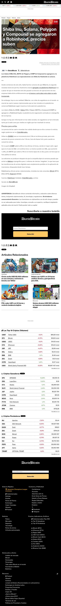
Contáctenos (36, 489)
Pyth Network (14, 402)
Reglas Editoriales (37, 500)
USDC (4, 341)
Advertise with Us (37, 494)
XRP (3, 348)
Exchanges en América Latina (14, 585)
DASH (4, 427)
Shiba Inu (14, 17)
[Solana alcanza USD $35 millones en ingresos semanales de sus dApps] (46, 292)
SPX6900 (13, 378)
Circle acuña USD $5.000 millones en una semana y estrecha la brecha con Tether (14, 279)
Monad (14, 434)
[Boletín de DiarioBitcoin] (16, 58)
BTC (3, 338)
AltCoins (3, 300)
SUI (3, 441)
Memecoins (35, 300)
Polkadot (3, 17)
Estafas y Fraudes (11, 589)
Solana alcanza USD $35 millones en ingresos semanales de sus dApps (46, 305)
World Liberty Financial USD (17, 365)
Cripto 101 (8, 592)
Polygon (8, 17)
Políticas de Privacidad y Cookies (15, 603)
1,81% (22, 5)
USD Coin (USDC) (39, 535)
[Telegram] (14, 58)
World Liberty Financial (17, 388)
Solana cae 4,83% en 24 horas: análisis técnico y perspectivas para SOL (43, 279)
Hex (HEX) (36, 544)
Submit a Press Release (39, 498)
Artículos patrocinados (12, 530)
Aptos (14, 448)
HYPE (14, 5)
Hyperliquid (4, 274)
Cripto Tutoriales (10, 505)
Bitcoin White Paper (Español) (15, 598)
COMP (12, 146)
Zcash (10, 359)
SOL (3, 352)
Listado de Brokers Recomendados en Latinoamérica (22, 583)
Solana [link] (22, 110)
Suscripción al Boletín (12, 567)
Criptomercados (12, 494)
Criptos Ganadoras (11, 374)
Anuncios (35, 491)
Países (7, 519)
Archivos (8, 581)
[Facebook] (7, 58)
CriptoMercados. (22, 132)
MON (3, 434)
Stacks (12, 385)
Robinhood (11, 178)
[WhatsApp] (4, 58)
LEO (59, 5)
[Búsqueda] (5, 2)
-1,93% (8, 5)
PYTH (4, 402)
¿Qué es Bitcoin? (10, 594)
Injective (15, 420)
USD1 (4, 365)
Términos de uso (10, 601)
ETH (3, 345)
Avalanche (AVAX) (38, 546)
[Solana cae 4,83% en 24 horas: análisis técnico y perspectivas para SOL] (44, 266)
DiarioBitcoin (12, 70)
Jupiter (12, 391)
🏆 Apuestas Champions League (16, 490)
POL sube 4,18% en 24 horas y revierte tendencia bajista (13, 304)
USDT (4, 335)
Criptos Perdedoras (11, 416)
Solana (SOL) (37, 539)
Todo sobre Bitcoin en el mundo (15, 564)
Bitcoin (10, 338)
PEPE (4, 444)
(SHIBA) (10, 136)
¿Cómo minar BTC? (11, 596)
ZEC (45, 5)
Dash (14, 427)
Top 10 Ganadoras (39, 521)
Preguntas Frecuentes (12, 587)
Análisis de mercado (36, 274)
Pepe (14, 444)
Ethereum (11, 345)
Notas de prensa (10, 528)
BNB (3, 355)
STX (3, 385)
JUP (3, 391)
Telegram (36, 512)
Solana (18, 17)
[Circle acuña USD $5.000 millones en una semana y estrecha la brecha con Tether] (14, 266)
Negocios (8, 523)
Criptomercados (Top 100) (41, 519)
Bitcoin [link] (52, 171)
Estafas (7, 498)
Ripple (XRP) (37, 532)
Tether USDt (12, 335)
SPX (3, 378)
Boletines (8, 569)
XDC (3, 424)
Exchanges (8, 503)
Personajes (9, 562)
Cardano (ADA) (38, 541)
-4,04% (38, 5)
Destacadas (9, 560)
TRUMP (4, 451)
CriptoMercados (27, 178)
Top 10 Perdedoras (39, 523)
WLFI (3, 388)
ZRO (3, 381)
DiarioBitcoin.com (56, 368)
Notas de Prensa (10, 501)
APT (3, 448)
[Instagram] (9, 58)
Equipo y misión (37, 503)
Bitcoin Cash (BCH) (39, 537)
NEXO (4, 398)
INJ (3, 420)
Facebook (36, 509)
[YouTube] (11, 58)
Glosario (8, 507)
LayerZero (13, 381)
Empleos (34, 505)
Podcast (9, 509)
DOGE (28, 5)
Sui (13, 441)
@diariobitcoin (25, 70)
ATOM (4, 405)
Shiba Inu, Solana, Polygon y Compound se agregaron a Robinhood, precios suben (29, 37)
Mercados (8, 521)
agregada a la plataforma (44, 88)
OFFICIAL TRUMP (18, 451)
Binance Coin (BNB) (39, 548)
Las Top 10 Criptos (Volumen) (15, 330)
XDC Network (16, 424)
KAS (3, 437)
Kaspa (14, 437)
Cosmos (12, 405)
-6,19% (53, 5)
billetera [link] (10, 161)
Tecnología (8, 526)
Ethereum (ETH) (38, 530)
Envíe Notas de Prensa (39, 496)
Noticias (8, 496)
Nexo (11, 398)
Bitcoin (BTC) (37, 528)
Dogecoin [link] (13, 174)
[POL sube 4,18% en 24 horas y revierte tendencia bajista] (14, 292)
